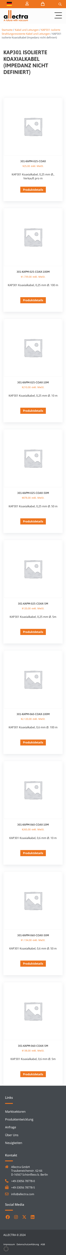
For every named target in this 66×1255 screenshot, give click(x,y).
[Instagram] (15, 1216)
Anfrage (10, 1127)
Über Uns (11, 1135)
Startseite (7, 29)
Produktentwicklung (19, 1119)
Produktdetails (33, 190)
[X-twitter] (24, 1216)
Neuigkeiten (13, 1143)
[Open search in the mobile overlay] (60, 4)
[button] (6, 1249)
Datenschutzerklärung (28, 1244)
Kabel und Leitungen (27, 29)
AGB (43, 1244)
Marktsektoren (15, 1111)
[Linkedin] (32, 1216)
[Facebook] (7, 1216)
